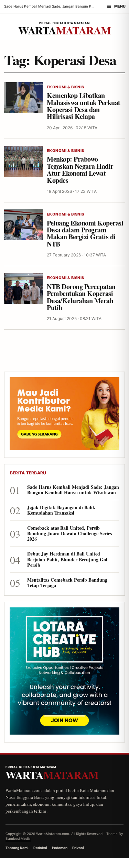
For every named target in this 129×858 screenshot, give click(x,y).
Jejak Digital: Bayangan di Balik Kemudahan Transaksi (61, 510)
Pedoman (59, 848)
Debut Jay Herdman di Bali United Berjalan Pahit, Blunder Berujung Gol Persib (67, 559)
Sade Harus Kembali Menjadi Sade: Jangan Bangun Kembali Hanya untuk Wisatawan (73, 489)
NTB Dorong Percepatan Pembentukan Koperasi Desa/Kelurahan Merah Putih (81, 297)
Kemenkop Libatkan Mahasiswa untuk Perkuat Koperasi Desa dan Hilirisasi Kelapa (83, 105)
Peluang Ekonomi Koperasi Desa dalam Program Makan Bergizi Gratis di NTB (85, 233)
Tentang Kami (17, 848)
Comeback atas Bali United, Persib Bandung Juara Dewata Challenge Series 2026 (69, 533)
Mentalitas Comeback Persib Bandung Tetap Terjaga (67, 582)
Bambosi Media (18, 838)
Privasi (78, 848)
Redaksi (40, 848)
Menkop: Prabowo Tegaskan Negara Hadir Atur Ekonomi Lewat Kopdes (80, 169)
